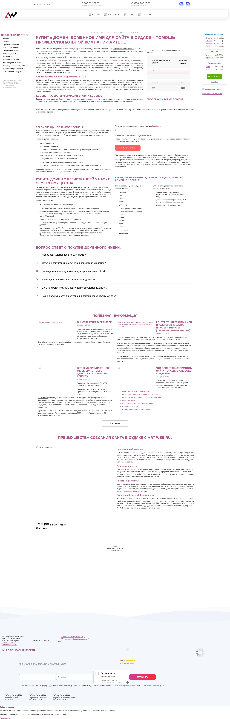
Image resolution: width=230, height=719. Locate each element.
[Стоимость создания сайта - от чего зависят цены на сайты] (119, 369)
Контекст (209, 69)
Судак (59, 641)
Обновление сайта (10, 51)
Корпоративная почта (11, 60)
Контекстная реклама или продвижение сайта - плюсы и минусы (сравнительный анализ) (174, 326)
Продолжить (5, 718)
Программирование (11, 45)
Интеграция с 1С (10, 54)
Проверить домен (128, 148)
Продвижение (214, 63)
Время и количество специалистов (136, 391)
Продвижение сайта (125, 356)
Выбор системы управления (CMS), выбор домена (142, 397)
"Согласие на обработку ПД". (73, 637)
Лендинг (209, 46)
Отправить (142, 677)
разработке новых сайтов (123, 49)
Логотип (208, 55)
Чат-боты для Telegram (12, 72)
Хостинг (6, 39)
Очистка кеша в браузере (94, 322)
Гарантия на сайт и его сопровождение (137, 403)
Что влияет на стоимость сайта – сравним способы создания (174, 371)
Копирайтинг (8, 57)
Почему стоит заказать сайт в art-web (137, 409)
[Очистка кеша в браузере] (50, 322)
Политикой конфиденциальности (125, 685)
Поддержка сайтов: (14, 35)
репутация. (150, 503)
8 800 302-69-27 (91, 3)
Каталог (209, 41)
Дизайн (214, 52)
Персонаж (209, 58)
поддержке (44, 51)
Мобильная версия (11, 48)
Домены (6, 42)
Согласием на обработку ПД (152, 685)
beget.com (156, 126)
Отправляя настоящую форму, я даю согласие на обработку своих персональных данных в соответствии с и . (93, 685)
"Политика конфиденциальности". (75, 639)
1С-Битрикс (43, 398)
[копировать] (51, 4)
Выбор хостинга (128, 400)
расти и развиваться (142, 499)
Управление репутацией (13, 69)
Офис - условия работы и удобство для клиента (141, 394)
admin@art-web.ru (42, 4)
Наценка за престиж (130, 406)
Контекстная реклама (126, 343)
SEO (208, 67)
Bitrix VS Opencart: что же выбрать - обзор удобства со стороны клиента (93, 372)
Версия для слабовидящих (14, 66)
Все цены (214, 82)
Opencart (42, 411)
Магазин (209, 43)
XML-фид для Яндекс (12, 63)
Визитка (209, 38)
